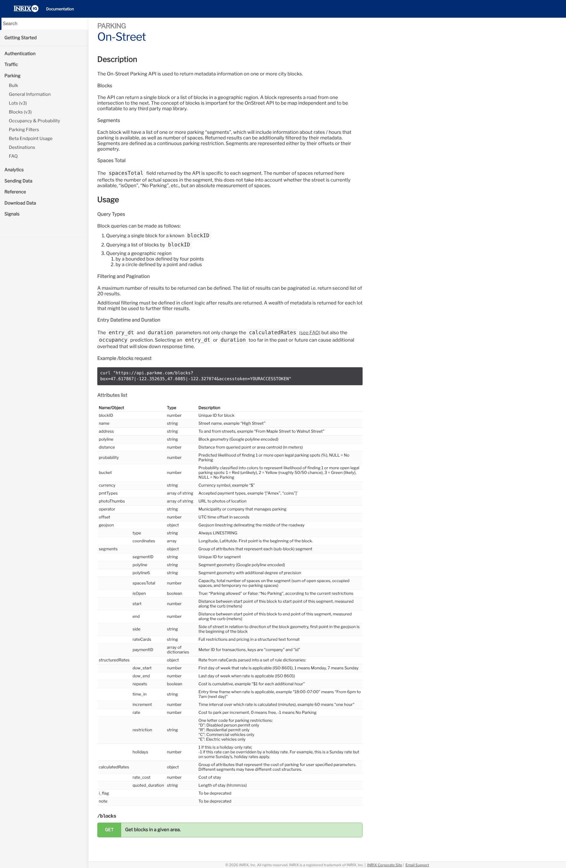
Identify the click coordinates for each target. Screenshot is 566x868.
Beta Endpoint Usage (30, 138)
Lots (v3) (18, 103)
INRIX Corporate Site (384, 865)
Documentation (60, 9)
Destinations (22, 147)
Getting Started (20, 37)
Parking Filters (24, 129)
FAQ (13, 156)
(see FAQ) (309, 332)
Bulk (13, 85)
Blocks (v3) (20, 112)
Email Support (417, 865)
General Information (30, 94)
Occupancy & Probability (34, 120)
